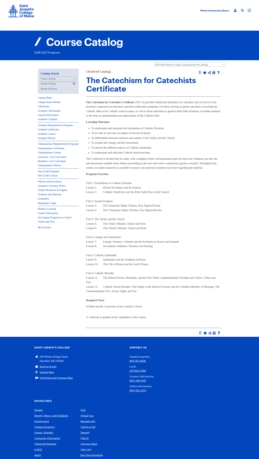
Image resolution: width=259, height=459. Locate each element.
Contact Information (48, 213)
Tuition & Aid (88, 426)
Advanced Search (49, 88)
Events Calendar (43, 432)
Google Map (47, 372)
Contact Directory (44, 426)
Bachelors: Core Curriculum (52, 161)
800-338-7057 (138, 380)
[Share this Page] (209, 73)
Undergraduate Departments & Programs (58, 144)
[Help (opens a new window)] (218, 72)
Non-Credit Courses (48, 175)
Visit (83, 409)
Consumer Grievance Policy (52, 186)
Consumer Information (47, 438)
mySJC (38, 449)
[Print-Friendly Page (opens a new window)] (214, 72)
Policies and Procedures (49, 181)
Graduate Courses (46, 134)
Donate (38, 409)
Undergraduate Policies (49, 165)
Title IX (85, 438)
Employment (41, 421)
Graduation (43, 198)
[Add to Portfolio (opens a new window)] (204, 72)
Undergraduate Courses (49, 152)
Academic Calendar (47, 119)
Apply (37, 455)
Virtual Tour (87, 415)
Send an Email (48, 366)
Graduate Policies (46, 138)
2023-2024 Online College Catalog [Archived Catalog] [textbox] (181, 64)
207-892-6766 (138, 370)
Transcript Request (45, 443)
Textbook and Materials (49, 194)
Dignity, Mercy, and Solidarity (51, 415)
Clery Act (86, 449)
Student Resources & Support (52, 190)
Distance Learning (47, 209)
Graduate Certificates (48, 129)
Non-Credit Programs (48, 171)
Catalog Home (45, 97)
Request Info (88, 421)
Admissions (43, 106)
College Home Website (49, 102)
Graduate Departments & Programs (55, 125)
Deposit (85, 432)
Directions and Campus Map (56, 377)
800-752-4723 (138, 390)
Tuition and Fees (46, 221)
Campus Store (89, 443)
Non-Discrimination (92, 455)
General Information (48, 115)
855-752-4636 (138, 360)
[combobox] (189, 65)
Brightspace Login (47, 203)
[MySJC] (235, 10)
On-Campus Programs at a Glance (55, 217)
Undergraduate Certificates (51, 148)
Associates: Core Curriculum (52, 157)
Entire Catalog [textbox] (49, 78)
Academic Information (49, 111)
